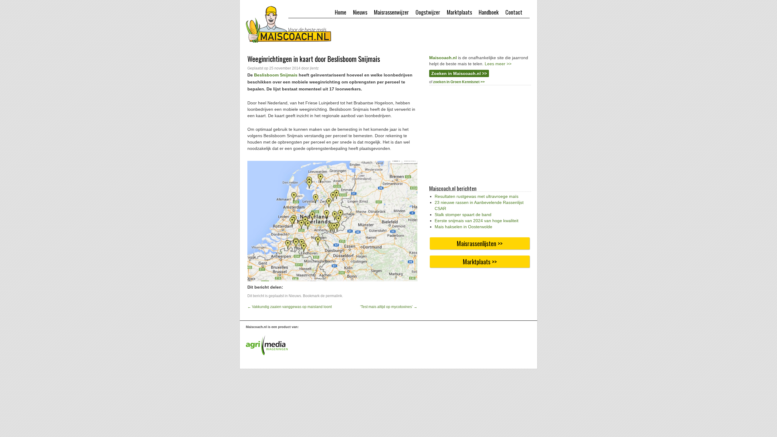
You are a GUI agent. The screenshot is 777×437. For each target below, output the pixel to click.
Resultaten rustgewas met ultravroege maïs (476, 196)
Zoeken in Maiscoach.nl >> (459, 73)
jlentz (314, 68)
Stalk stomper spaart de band (463, 214)
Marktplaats (459, 12)
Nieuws (360, 12)
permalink (334, 296)
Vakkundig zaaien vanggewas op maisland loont (289, 307)
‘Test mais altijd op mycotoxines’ (388, 307)
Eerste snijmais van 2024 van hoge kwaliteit (476, 220)
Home (340, 12)
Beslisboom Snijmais (275, 75)
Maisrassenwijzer (391, 12)
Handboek (489, 12)
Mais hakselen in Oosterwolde (463, 226)
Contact (513, 12)
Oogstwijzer (428, 12)
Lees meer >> (498, 63)
